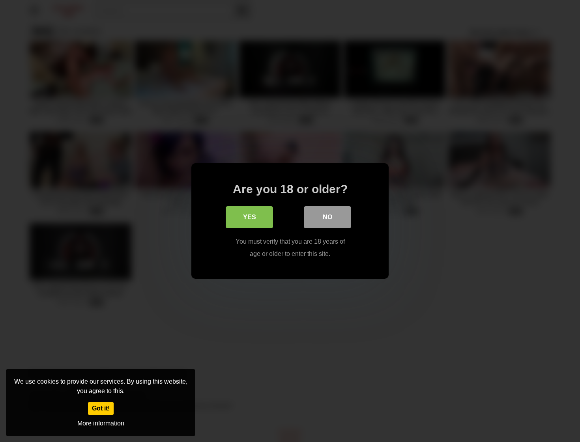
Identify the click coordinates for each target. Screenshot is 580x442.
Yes (249, 217)
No (327, 217)
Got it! (101, 408)
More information (100, 423)
